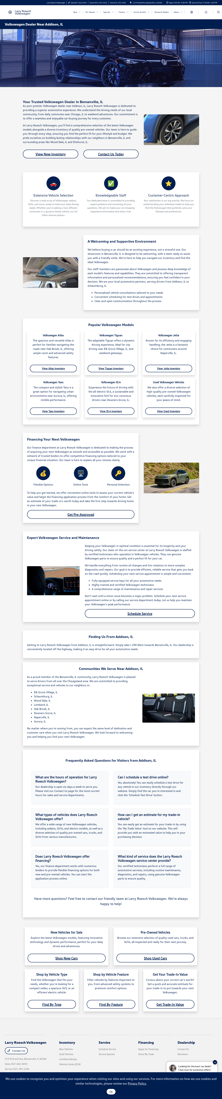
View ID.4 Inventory (111, 411)
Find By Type (51, 1004)
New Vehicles (66, 1049)
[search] (218, 12)
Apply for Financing (148, 1049)
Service (104, 1042)
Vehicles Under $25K (70, 1064)
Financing (146, 1042)
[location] (130, 3)
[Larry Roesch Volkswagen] (20, 12)
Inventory (67, 1042)
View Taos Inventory (53, 411)
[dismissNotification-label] (215, 1062)
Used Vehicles (66, 1054)
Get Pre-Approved (80, 514)
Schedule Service (139, 613)
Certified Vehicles (68, 1059)
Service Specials (107, 1054)
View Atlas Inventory (53, 368)
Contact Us (18, 1050)
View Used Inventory (168, 411)
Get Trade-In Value (170, 1004)
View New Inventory (51, 154)
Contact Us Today (111, 154)
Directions (183, 1054)
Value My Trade (146, 1054)
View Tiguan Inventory (111, 368)
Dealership (186, 1042)
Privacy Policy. (137, 1083)
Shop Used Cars (155, 958)
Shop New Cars (66, 958)
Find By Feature (111, 1004)
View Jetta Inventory (168, 368)
